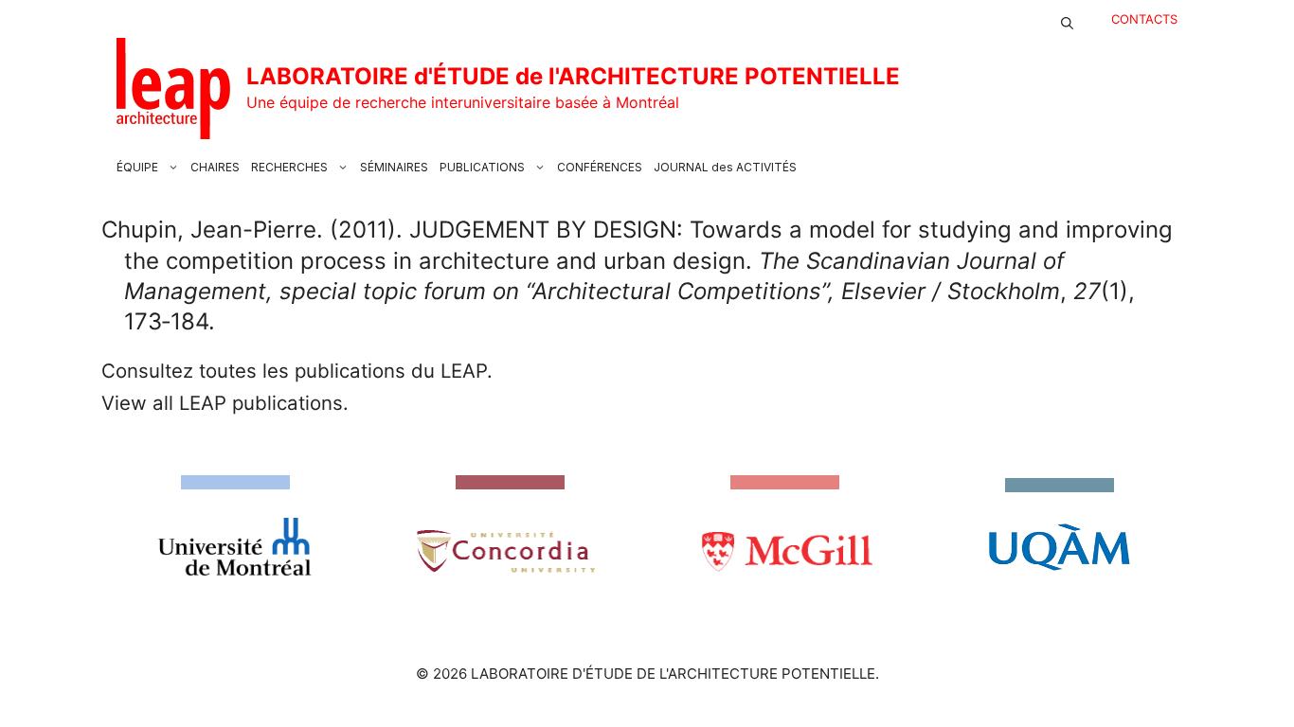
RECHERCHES (289, 167)
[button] (1067, 19)
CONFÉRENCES (599, 167)
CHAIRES (215, 167)
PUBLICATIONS (482, 167)
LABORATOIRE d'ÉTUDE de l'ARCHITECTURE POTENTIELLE (573, 76)
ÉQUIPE (137, 167)
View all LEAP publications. (225, 403)
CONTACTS (1144, 19)
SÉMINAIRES (394, 167)
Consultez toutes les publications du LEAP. (297, 370)
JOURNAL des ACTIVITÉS (725, 167)
